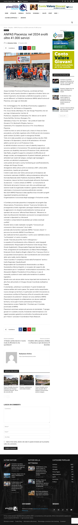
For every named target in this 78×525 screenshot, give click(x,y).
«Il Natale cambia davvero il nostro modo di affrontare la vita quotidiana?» (15, 343)
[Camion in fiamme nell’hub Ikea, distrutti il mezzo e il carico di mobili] (56, 109)
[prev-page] (5, 396)
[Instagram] (65, 1)
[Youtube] (73, 1)
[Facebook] (62, 1)
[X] (68, 1)
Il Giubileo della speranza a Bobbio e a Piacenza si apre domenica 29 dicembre (39, 343)
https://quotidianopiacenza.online (27, 356)
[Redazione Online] (5, 43)
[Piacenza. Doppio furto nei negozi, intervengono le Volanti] (56, 90)
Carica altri (63, 116)
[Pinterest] (29, 48)
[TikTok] (62, 509)
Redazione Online (12, 43)
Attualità (10, 27)
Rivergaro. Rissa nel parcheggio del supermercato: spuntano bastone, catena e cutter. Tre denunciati (42, 483)
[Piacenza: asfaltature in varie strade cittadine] (27, 380)
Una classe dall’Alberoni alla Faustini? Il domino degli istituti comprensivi (42, 493)
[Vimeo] (70, 1)
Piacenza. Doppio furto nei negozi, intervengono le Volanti (67, 90)
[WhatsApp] (33, 48)
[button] (72, 22)
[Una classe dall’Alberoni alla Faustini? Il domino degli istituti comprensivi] (31, 493)
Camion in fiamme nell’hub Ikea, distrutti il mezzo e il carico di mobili (67, 109)
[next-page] (8, 396)
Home (5, 27)
